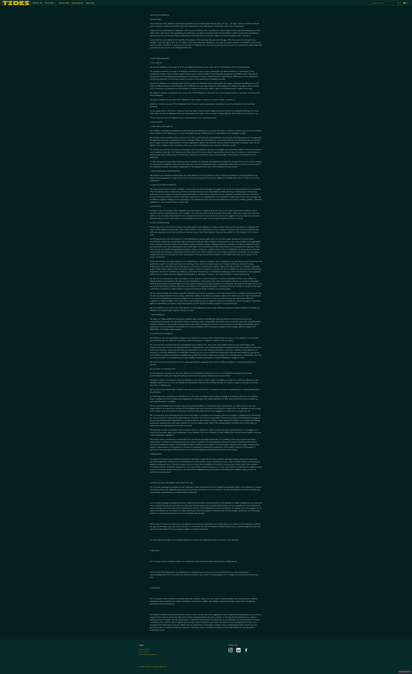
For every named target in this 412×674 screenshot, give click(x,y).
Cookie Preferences (404, 671)
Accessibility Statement (148, 654)
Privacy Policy (144, 649)
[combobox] (384, 3)
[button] (15, 3)
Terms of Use (144, 652)
